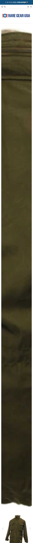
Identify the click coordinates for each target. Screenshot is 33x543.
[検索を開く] (5, 7)
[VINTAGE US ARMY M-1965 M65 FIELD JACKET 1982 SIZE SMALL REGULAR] (16, 529)
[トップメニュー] (2, 7)
